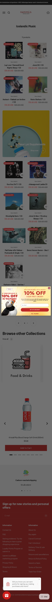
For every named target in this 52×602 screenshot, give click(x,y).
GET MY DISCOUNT (35, 309)
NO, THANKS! (34, 313)
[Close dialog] (49, 288)
